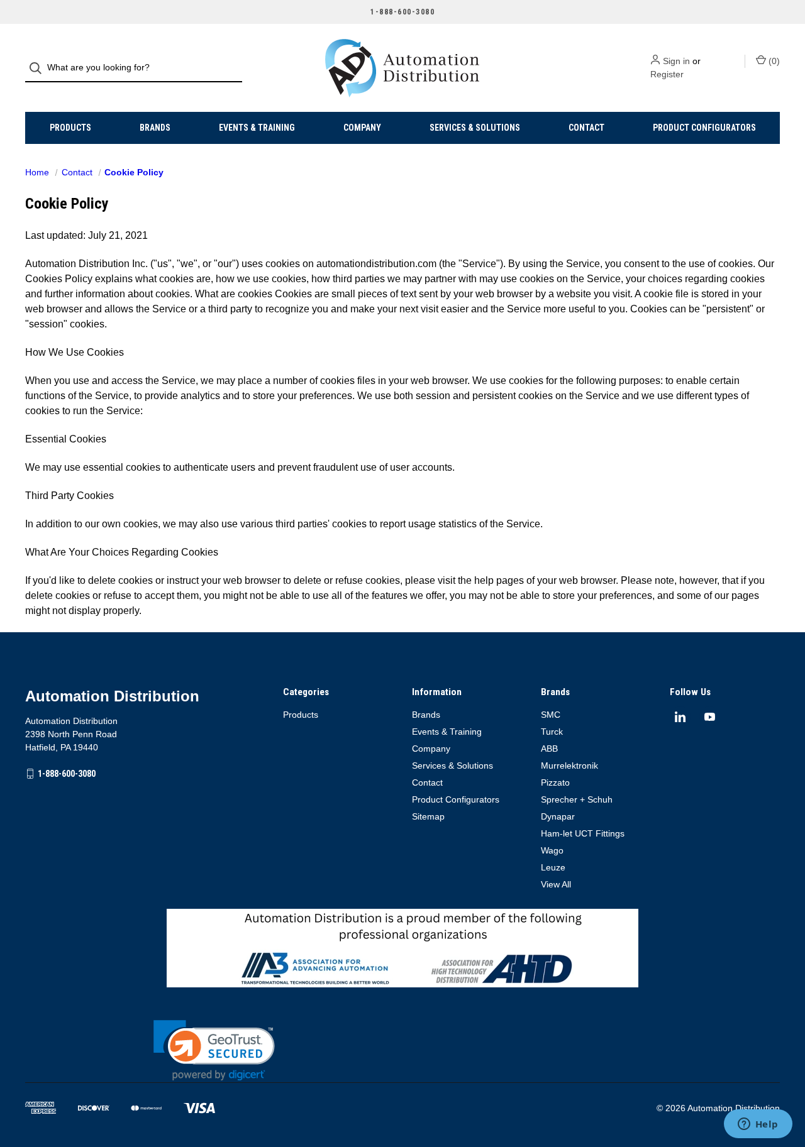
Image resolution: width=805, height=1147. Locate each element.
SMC (550, 715)
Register (667, 74)
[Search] (39, 68)
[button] (214, 1050)
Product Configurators (704, 128)
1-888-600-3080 (67, 774)
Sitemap (428, 816)
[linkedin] (680, 716)
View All (556, 884)
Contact (586, 128)
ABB (549, 749)
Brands (155, 128)
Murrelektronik (569, 765)
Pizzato (555, 782)
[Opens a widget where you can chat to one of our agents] (757, 1125)
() (773, 61)
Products (70, 128)
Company (362, 128)
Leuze (553, 867)
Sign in (676, 61)
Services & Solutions (475, 128)
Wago (552, 850)
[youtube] (709, 716)
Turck (552, 732)
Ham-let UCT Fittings (583, 833)
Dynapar (558, 816)
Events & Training (257, 128)
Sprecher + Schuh (577, 799)
